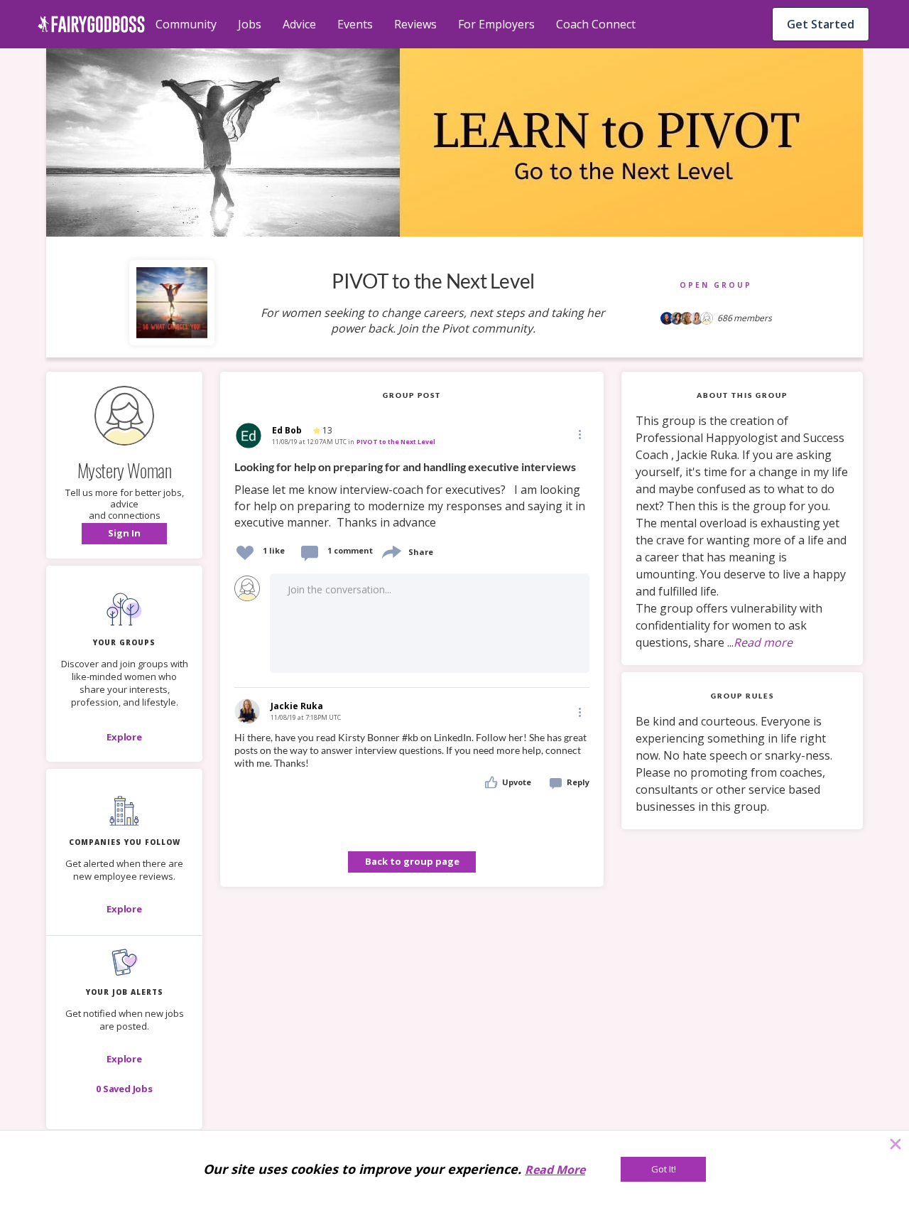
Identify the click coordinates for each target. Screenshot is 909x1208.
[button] (124, 533)
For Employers (496, 24)
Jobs (249, 24)
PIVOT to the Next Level (395, 441)
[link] (412, 495)
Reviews (415, 24)
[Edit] (578, 433)
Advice (299, 24)
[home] (91, 24)
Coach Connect (596, 24)
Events (355, 24)
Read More (555, 1169)
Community (186, 24)
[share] (390, 550)
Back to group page (412, 861)
